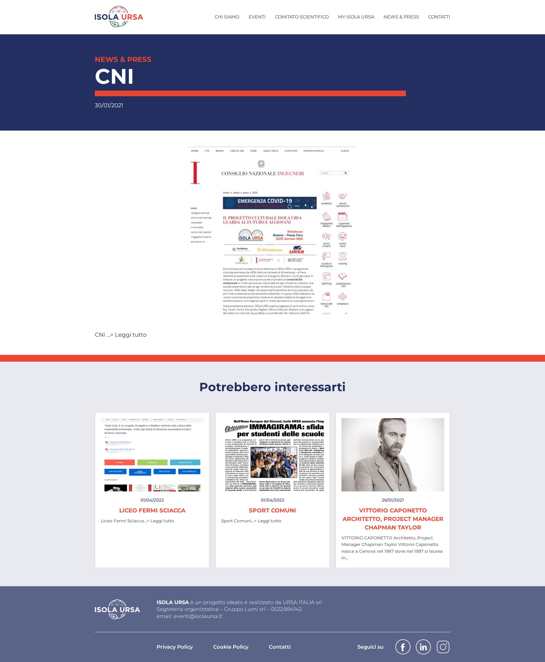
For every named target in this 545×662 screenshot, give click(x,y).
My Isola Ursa (356, 17)
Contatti (439, 17)
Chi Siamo (227, 17)
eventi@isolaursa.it (198, 616)
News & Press (401, 17)
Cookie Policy (230, 647)
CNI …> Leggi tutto (121, 334)
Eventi (257, 17)
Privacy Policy (175, 647)
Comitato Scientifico (302, 17)
